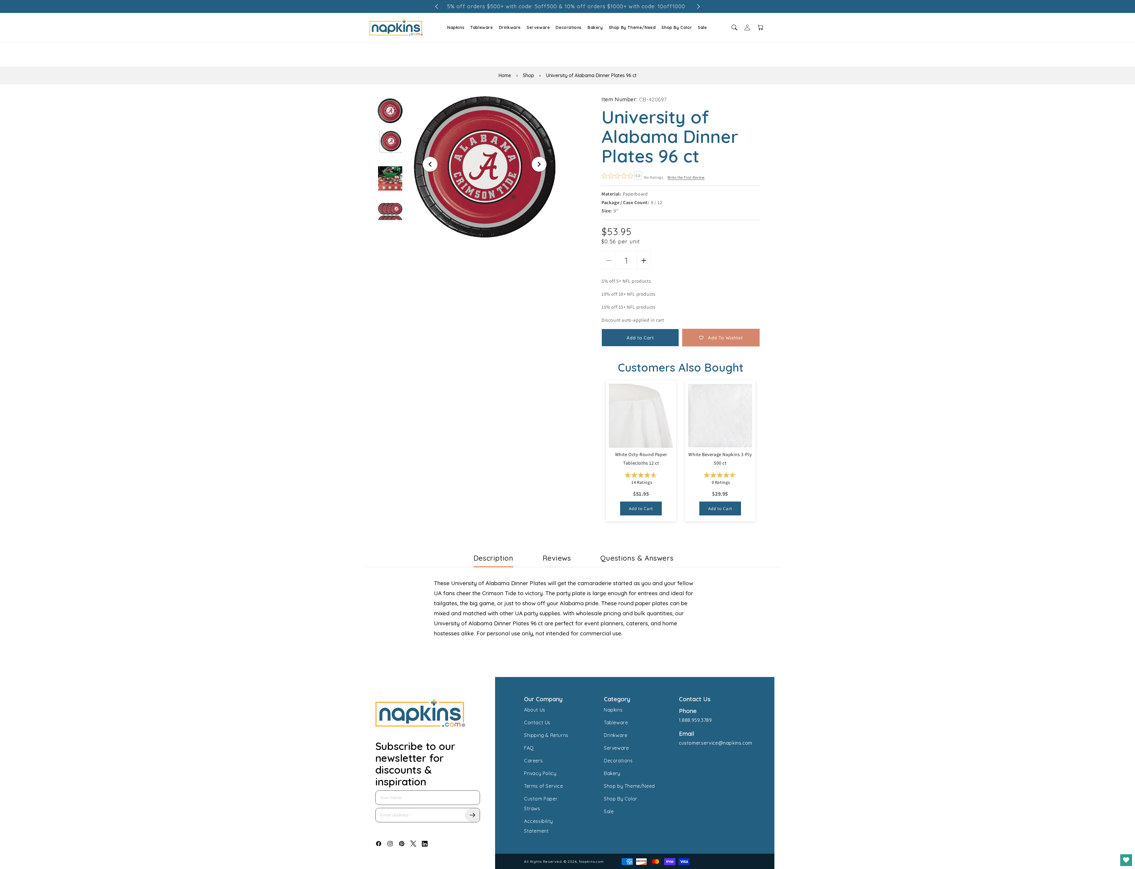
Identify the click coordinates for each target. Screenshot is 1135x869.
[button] (455, 27)
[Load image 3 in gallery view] (390, 178)
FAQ (529, 748)
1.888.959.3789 (695, 720)
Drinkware (510, 27)
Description (493, 558)
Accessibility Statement (538, 826)
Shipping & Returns (546, 735)
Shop (528, 75)
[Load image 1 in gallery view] (390, 111)
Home (504, 75)
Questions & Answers (636, 558)
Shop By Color (676, 27)
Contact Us (537, 722)
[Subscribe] (472, 815)
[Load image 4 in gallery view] (390, 215)
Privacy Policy (540, 773)
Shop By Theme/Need (632, 27)
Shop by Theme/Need (629, 786)
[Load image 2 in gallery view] (390, 141)
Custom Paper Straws (540, 803)
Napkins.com (591, 861)
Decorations (569, 27)
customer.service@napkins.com (715, 743)
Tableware (481, 27)
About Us (534, 710)
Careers (533, 761)
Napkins (455, 27)
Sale (702, 27)
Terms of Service (543, 786)
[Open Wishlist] (1126, 860)
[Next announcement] (698, 6)
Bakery (595, 27)
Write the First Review (685, 177)
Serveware (538, 27)
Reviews (557, 558)
